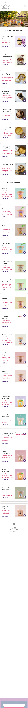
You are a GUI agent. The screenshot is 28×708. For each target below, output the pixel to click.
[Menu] (25, 6)
